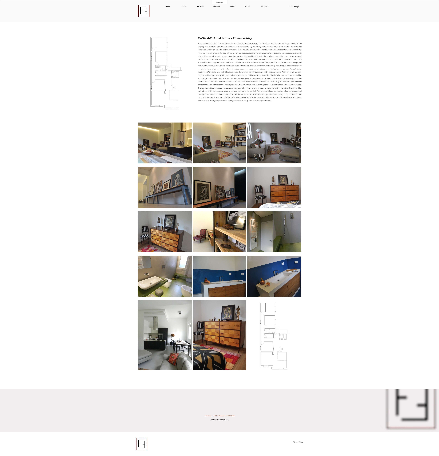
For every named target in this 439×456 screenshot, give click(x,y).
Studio (183, 6)
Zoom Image (164, 140)
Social (247, 6)
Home (168, 6)
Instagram (265, 6)
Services (216, 6)
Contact (232, 6)
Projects (200, 6)
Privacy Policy (298, 442)
